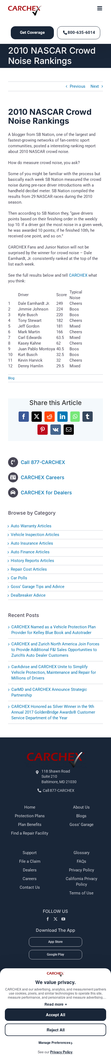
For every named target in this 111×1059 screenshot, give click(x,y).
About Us (81, 807)
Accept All (55, 1015)
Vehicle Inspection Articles (35, 534)
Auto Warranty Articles (31, 526)
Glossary (81, 852)
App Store (55, 942)
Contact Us (30, 887)
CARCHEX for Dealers (46, 492)
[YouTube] (63, 919)
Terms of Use (81, 893)
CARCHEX (78, 275)
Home (29, 807)
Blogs (81, 815)
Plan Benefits (29, 824)
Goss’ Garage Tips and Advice (37, 586)
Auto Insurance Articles (32, 543)
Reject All (56, 1030)
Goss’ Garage (81, 824)
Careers (30, 878)
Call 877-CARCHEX (43, 462)
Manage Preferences (55, 1042)
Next (95, 86)
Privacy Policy (81, 870)
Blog (11, 378)
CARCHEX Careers (42, 477)
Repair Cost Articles (29, 569)
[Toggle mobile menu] (100, 8)
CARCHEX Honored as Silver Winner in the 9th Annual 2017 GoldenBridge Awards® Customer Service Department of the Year (53, 712)
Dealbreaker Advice (28, 595)
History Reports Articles (32, 560)
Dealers (30, 870)
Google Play (55, 954)
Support (30, 852)
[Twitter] (55, 919)
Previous (77, 86)
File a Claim (29, 861)
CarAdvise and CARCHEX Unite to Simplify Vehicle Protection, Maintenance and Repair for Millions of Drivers (53, 672)
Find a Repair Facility (29, 833)
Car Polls (19, 578)
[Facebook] (48, 919)
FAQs (81, 861)
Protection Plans (30, 815)
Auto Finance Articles (30, 552)
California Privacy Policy (81, 881)
